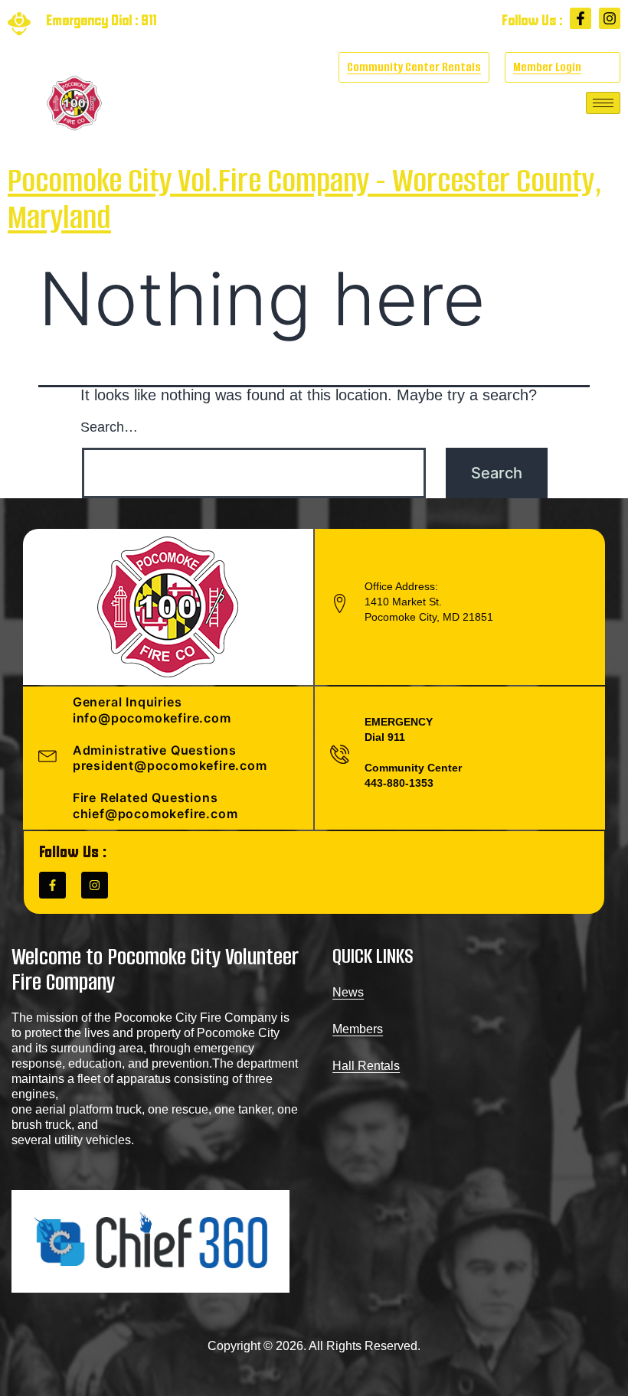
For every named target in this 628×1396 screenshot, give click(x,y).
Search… (109, 427)
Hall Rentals (366, 1065)
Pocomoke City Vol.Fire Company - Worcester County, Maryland (305, 198)
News (348, 992)
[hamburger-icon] (603, 103)
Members (357, 1029)
